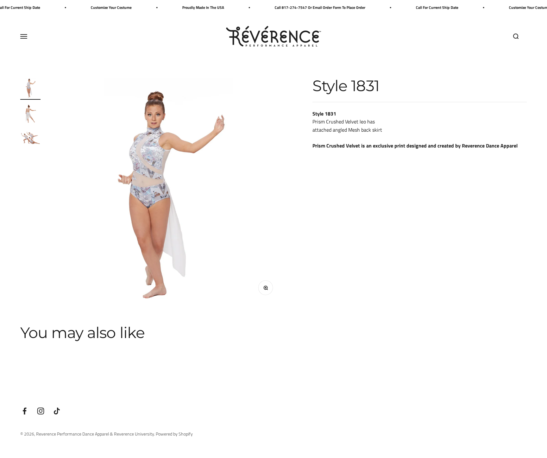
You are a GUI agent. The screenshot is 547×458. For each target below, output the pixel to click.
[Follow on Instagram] (40, 411)
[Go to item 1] (30, 89)
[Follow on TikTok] (57, 411)
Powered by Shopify (174, 433)
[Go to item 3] (30, 139)
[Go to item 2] (30, 114)
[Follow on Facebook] (24, 411)
